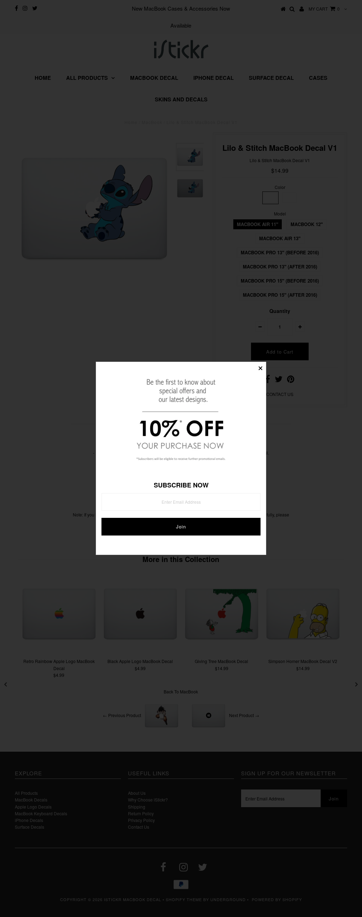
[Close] (260, 367)
